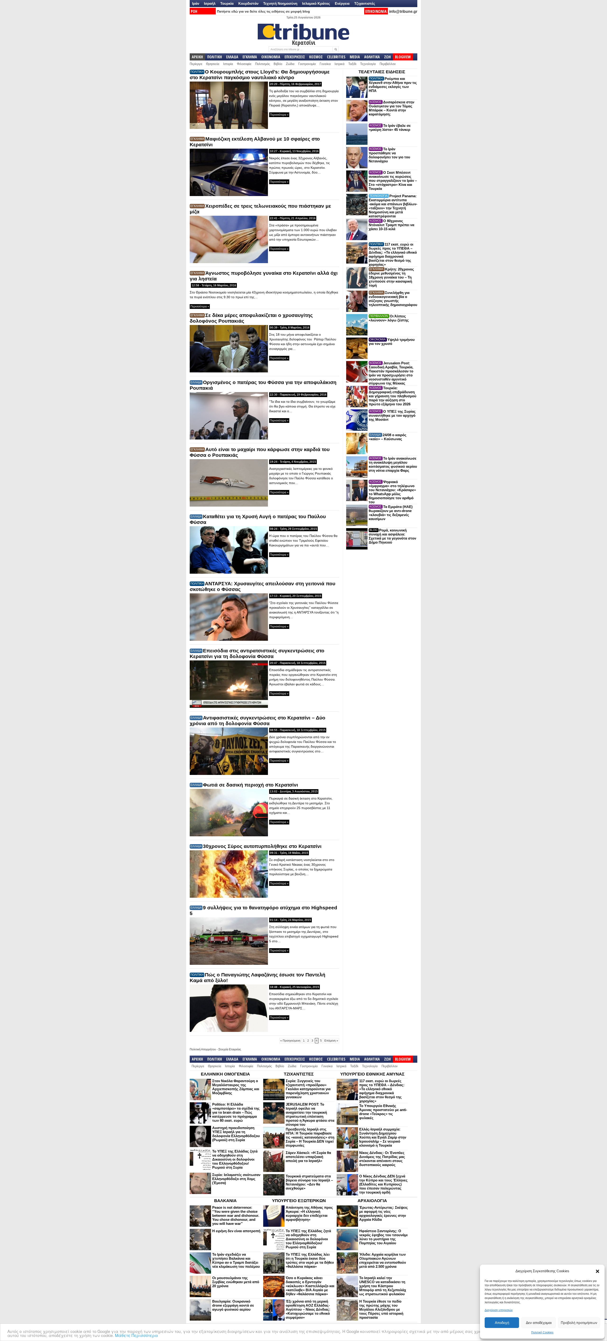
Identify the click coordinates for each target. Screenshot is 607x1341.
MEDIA (355, 56)
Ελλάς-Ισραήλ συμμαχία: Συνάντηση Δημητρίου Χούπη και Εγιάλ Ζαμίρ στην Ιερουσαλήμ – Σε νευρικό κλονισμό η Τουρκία (382, 1137)
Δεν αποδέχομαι (539, 1323)
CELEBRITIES (336, 56)
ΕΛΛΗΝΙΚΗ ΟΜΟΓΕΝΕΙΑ (225, 1074)
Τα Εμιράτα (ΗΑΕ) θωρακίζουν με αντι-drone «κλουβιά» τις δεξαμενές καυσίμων (391, 513)
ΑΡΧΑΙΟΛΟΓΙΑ (372, 1200)
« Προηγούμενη (290, 1040)
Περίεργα (196, 64)
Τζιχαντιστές (364, 3)
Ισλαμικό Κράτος (316, 3)
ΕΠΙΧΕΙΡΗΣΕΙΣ (295, 56)
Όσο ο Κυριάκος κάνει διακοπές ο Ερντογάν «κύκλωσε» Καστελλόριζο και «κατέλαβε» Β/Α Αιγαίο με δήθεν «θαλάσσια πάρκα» (310, 1286)
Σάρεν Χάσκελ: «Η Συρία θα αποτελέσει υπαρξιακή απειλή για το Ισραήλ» (308, 1157)
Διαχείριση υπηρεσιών (499, 1310)
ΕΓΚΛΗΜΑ (250, 56)
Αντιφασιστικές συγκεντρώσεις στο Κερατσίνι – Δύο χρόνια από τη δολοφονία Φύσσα (257, 720)
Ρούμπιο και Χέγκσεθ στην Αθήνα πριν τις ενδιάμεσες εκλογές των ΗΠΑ (393, 85)
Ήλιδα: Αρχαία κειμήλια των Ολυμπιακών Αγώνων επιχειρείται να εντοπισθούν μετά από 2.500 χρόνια (382, 1260)
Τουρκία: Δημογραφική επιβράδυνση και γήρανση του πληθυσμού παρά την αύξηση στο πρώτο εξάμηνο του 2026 (392, 396)
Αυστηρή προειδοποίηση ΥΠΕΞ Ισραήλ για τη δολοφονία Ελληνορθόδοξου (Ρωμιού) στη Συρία (236, 1134)
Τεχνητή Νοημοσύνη (280, 3)
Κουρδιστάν (248, 3)
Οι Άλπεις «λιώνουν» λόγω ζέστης (389, 318)
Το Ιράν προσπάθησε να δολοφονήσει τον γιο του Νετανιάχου (389, 155)
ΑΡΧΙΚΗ (197, 56)
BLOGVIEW (403, 56)
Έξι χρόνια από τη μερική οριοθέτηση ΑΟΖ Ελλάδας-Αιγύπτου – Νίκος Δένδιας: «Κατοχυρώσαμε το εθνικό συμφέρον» (308, 1309)
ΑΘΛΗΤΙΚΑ (372, 56)
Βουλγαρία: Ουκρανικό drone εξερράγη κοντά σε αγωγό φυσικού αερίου (233, 1305)
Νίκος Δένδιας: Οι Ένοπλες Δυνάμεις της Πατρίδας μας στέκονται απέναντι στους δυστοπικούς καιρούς (382, 1159)
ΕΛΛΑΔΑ (232, 56)
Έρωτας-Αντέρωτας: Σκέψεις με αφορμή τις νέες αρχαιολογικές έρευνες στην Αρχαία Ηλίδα (383, 1213)
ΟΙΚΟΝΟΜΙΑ (270, 56)
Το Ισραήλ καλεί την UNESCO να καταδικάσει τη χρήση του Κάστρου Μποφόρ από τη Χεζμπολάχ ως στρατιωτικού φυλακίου (382, 1286)
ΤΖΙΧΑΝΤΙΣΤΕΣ (299, 1074)
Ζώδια (290, 64)
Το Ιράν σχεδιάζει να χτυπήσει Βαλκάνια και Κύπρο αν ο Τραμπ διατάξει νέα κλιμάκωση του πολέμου (236, 1260)
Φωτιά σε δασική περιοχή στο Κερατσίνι (250, 784)
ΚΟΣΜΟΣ (316, 56)
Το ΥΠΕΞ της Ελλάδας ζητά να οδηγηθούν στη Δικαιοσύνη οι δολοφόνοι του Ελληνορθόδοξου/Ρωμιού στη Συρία (235, 1159)
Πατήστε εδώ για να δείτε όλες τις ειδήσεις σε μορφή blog (263, 11)
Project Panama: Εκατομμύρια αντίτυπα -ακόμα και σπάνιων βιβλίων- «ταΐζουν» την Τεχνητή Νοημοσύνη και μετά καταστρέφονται (393, 206)
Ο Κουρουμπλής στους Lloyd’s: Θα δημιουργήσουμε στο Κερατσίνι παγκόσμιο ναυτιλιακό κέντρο (260, 74)
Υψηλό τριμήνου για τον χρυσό (392, 342)
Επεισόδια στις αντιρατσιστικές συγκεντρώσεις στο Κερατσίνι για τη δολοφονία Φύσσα (257, 653)
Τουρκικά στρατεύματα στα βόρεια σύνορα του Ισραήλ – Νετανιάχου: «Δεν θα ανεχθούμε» (309, 1182)
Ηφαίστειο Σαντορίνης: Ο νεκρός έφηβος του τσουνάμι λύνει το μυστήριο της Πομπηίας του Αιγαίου (383, 1237)
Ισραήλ (210, 3)
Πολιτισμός (262, 64)
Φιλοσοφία (244, 64)
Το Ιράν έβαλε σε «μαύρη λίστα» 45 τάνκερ (390, 128)
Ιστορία (228, 64)
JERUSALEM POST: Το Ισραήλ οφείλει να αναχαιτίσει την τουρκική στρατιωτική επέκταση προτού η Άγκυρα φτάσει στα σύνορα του (310, 1114)
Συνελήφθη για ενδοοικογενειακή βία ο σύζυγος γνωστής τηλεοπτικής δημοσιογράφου (393, 299)
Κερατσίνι (303, 42)
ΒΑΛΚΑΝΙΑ (225, 1200)
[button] (597, 1271)
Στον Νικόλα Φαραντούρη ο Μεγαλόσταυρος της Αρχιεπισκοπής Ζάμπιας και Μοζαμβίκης (235, 1087)
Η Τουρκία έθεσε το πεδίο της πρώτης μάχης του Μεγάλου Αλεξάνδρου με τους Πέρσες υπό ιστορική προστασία (381, 1309)
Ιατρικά (340, 64)
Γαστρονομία (307, 64)
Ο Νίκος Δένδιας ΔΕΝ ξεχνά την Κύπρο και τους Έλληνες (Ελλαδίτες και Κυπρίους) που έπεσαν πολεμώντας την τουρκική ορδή (383, 1184)
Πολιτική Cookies (542, 1332)
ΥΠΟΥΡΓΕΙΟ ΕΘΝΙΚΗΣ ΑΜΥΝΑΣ (372, 1074)
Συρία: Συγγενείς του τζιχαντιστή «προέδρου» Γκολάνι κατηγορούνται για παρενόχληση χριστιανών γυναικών (308, 1089)
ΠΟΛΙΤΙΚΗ (214, 56)
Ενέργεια (342, 3)
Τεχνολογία (368, 64)
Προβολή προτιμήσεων (579, 1323)
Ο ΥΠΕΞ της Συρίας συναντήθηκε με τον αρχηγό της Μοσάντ (392, 415)
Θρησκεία (212, 64)
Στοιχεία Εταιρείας (229, 1049)
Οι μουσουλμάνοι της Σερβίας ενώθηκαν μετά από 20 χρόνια (235, 1282)
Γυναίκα (325, 64)
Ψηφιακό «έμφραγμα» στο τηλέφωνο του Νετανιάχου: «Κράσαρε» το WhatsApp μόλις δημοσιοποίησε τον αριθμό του (392, 492)
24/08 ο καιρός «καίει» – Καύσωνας (387, 437)
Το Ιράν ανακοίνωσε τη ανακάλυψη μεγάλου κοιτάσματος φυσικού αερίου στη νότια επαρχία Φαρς (393, 464)
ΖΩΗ (387, 56)
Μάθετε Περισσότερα (136, 1335)
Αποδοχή (502, 1323)
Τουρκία (227, 3)
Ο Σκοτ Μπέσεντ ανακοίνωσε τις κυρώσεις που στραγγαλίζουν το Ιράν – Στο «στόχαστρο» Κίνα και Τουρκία (393, 180)
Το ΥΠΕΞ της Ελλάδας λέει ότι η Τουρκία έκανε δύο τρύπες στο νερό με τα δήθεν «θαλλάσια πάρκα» (310, 1260)
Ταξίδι (352, 64)
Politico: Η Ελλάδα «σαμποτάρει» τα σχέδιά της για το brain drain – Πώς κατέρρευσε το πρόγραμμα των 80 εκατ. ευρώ (236, 1112)
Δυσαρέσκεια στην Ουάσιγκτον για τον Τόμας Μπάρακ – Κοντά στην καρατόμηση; (391, 108)
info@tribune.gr (403, 11)
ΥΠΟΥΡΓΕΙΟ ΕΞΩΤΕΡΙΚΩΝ (299, 1200)
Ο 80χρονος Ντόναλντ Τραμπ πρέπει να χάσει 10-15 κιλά (391, 225)
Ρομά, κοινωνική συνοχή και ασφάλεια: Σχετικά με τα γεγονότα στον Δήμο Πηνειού (392, 536)
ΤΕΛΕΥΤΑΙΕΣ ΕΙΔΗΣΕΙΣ (382, 71)
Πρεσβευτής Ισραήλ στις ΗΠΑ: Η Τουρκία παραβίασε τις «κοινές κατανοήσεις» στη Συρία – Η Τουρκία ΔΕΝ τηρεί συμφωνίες (310, 1137)
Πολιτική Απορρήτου (203, 1049)
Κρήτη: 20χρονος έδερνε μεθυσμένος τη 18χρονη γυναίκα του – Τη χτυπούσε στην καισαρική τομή (391, 277)
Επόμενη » (331, 1040)
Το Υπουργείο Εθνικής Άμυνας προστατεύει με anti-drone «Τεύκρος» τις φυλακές (383, 1112)
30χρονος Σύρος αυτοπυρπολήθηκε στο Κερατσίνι (262, 846)
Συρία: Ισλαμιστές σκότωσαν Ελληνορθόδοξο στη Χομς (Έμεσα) (236, 1179)
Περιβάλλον (388, 64)
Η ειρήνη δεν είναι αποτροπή (236, 1231)
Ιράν (195, 3)
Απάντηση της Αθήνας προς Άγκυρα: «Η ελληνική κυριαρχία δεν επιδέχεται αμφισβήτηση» (309, 1213)
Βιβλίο (278, 64)
